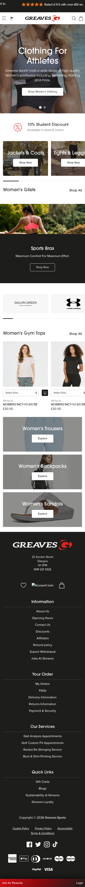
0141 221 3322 (42, 569)
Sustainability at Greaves (43, 795)
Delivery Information (42, 697)
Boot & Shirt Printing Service (42, 756)
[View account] (43, 585)
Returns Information (42, 704)
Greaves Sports (55, 818)
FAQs (42, 691)
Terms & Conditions (42, 833)
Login (79, 883)
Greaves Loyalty (43, 802)
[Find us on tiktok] (56, 844)
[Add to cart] (45, 393)
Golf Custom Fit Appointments (42, 743)
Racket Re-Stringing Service (42, 750)
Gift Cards (42, 782)
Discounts (42, 632)
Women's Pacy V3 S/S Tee (20, 404)
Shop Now (42, 267)
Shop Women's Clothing (42, 91)
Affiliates (43, 638)
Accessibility (65, 828)
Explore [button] (42, 438)
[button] (4, 18)
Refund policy (42, 645)
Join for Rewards (12, 883)
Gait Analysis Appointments (43, 736)
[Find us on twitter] (38, 844)
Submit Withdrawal (43, 652)
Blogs (42, 788)
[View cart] (61, 585)
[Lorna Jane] (25, 303)
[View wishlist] (24, 585)
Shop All (75, 190)
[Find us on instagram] (47, 844)
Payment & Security (42, 711)
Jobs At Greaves (42, 658)
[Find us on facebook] (29, 844)
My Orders (42, 684)
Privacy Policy (43, 828)
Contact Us (42, 625)
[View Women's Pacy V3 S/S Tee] (25, 364)
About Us (42, 611)
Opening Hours (42, 618)
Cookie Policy (21, 828)
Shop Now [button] (25, 162)
